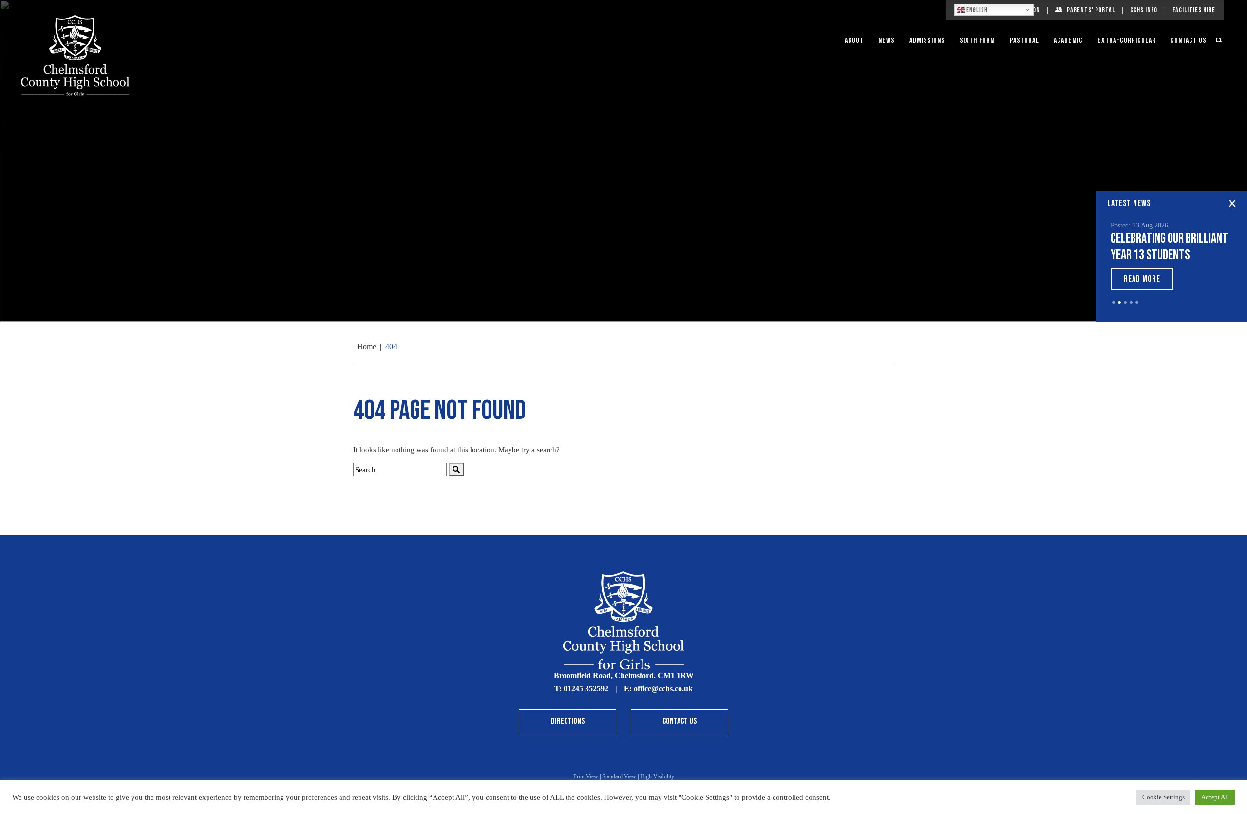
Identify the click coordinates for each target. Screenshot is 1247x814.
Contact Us (1189, 40)
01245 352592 (586, 688)
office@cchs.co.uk (663, 688)
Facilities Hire (1193, 10)
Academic (1068, 40)
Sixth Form (977, 40)
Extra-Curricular (1126, 40)
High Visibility (657, 776)
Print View (585, 776)
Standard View (619, 776)
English (976, 10)
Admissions (927, 40)
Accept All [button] (1215, 797)
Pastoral (1024, 40)
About (854, 40)
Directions (568, 721)
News (886, 40)
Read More (1142, 279)
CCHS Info (1143, 10)
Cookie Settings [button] (1163, 797)
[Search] (456, 470)
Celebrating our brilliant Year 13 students (1169, 246)
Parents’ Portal (1091, 10)
